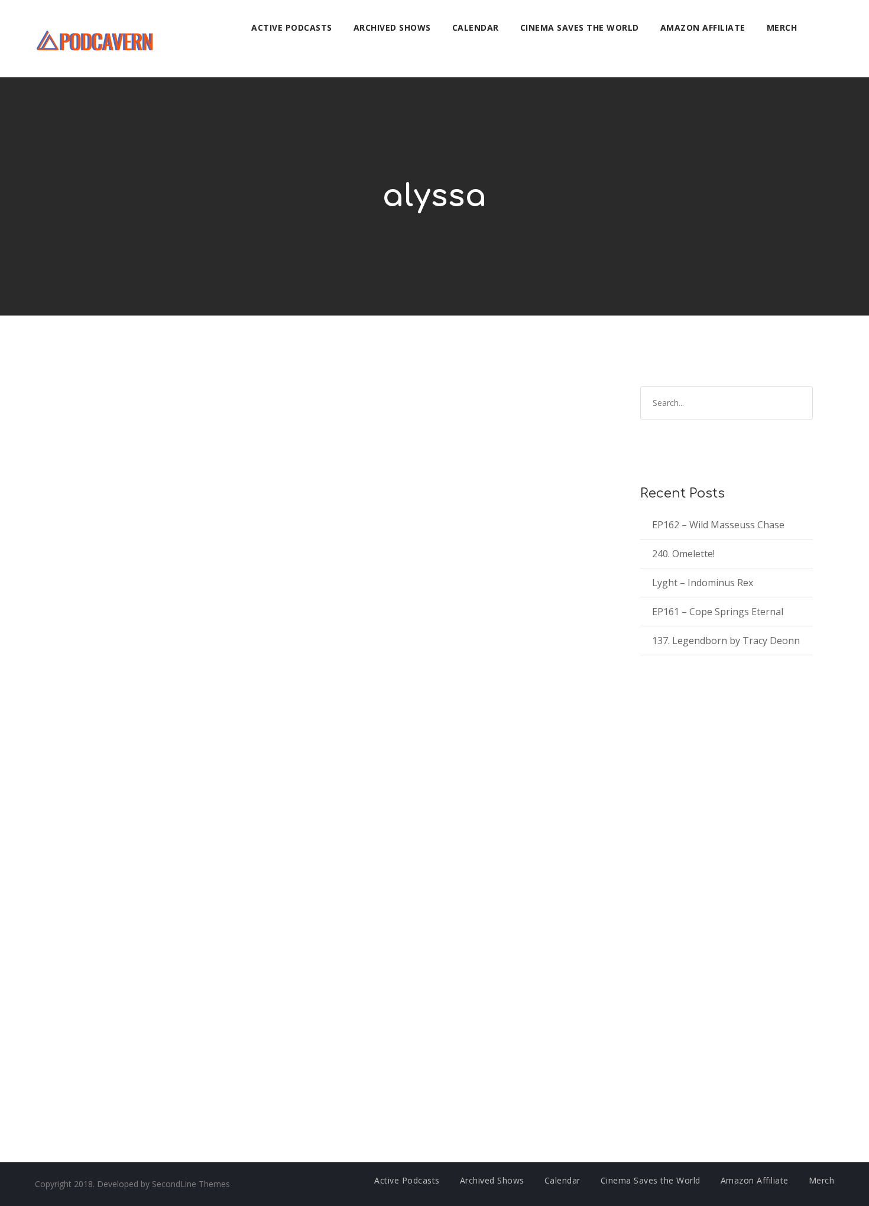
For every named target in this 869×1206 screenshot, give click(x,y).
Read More (75, 568)
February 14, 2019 (89, 794)
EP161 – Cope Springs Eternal (717, 611)
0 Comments (215, 451)
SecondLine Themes (191, 1183)
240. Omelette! (683, 553)
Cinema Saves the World (579, 27)
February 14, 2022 (89, 451)
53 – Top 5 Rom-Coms (123, 777)
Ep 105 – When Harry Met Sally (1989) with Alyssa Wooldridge (252, 434)
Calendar (475, 27)
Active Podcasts (291, 27)
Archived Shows (392, 27)
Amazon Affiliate (702, 27)
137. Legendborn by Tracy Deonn (726, 640)
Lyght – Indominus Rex (702, 582)
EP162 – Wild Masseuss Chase (718, 524)
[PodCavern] (95, 38)
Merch (782, 27)
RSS (135, 683)
